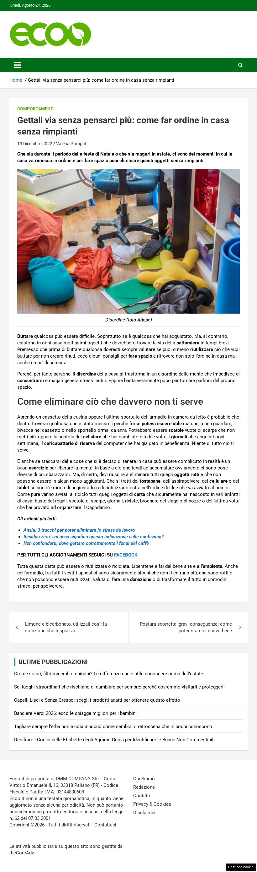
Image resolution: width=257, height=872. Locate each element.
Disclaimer (144, 812)
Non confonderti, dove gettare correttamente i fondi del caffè (86, 543)
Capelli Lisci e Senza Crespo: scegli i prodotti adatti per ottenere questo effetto (97, 700)
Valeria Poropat (71, 143)
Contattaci (105, 825)
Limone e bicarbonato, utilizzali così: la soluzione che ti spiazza (66, 627)
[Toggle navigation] (17, 65)
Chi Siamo (144, 779)
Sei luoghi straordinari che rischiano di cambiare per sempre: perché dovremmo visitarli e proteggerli (119, 687)
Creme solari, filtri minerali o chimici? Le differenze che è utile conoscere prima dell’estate (108, 674)
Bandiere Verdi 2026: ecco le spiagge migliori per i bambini (75, 713)
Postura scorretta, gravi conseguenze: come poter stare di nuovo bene (186, 627)
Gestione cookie (241, 867)
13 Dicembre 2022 (34, 143)
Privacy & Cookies (152, 804)
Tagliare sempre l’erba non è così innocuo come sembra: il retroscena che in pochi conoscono (113, 726)
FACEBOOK (126, 555)
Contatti (141, 795)
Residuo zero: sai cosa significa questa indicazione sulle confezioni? (94, 537)
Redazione (144, 787)
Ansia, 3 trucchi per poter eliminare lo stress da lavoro (79, 530)
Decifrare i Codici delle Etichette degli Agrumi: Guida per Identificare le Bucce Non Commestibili (114, 740)
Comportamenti (36, 108)
